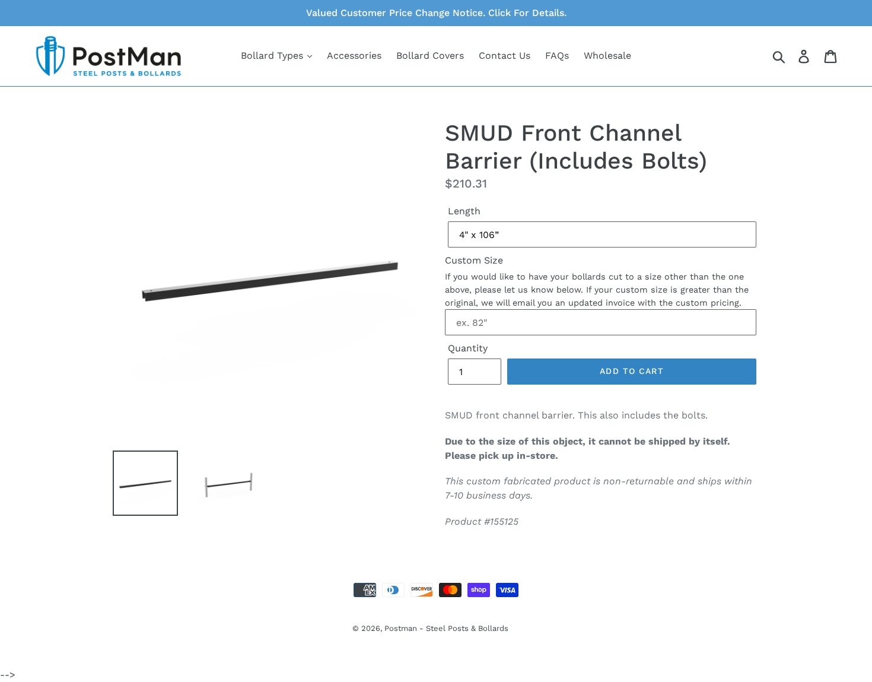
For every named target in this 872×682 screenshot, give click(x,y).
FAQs (557, 55)
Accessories (354, 55)
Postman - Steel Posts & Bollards (446, 628)
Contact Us (504, 55)
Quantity (468, 348)
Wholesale (607, 55)
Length (464, 211)
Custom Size (474, 260)
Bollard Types (273, 55)
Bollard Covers (430, 55)
